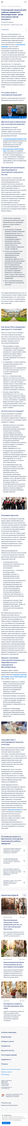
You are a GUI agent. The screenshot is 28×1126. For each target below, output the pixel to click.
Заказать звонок (6, 1072)
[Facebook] (11, 1109)
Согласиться (6, 1123)
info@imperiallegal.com (6, 1087)
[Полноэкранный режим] (25, 117)
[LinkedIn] (2, 1109)
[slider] (12, 117)
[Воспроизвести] (2, 117)
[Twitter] (6, 1109)
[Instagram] (15, 1109)
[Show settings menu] (22, 117)
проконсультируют (14, 809)
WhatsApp (6, 1074)
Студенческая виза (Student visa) (15, 139)
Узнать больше (17, 1120)
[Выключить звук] (19, 117)
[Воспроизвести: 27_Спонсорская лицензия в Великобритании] (14, 110)
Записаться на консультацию (10, 1069)
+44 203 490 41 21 (5, 1088)
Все (25, 895)
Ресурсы (3, 6)
